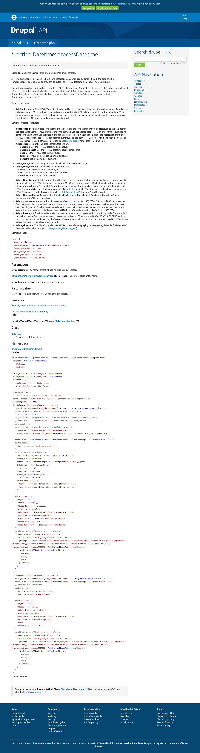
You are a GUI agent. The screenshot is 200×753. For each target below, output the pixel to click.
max (29, 519)
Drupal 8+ (35, 17)
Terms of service (165, 722)
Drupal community (32, 692)
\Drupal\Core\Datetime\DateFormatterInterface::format (38, 305)
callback (50, 550)
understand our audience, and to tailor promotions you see (129, 3)
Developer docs (91, 719)
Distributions (126, 722)
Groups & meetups (57, 725)
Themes (124, 719)
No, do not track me (107, 8)
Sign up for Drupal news (23, 719)
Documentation (92, 709)
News (14, 709)
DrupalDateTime (43, 245)
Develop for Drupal (69, 17)
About (160, 709)
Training (52, 716)
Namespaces (140, 102)
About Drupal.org (165, 719)
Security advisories (20, 722)
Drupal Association (166, 716)
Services (138, 108)
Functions (139, 90)
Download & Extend (130, 709)
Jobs (13, 725)
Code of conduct (56, 731)
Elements (138, 111)
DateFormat (28, 361)
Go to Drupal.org (14, 17)
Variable (51, 547)
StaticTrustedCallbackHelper (32, 550)
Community (54, 709)
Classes (138, 87)
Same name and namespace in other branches (38, 65)
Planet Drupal (18, 713)
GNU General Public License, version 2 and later (118, 743)
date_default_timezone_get (62, 228)
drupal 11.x (19, 43)
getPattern (54, 374)
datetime (28, 242)
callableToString (64, 547)
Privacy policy (163, 725)
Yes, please (88, 8)
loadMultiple (41, 361)
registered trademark (167, 743)
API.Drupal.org (91, 722)
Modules (124, 716)
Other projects (50, 17)
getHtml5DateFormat (86, 408)
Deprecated (140, 105)
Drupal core (126, 713)
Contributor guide (56, 722)
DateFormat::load (70, 141)
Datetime (16, 334)
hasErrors (64, 456)
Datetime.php (44, 43)
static (73, 408)
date (30, 500)
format (53, 440)
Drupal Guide (90, 713)
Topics (137, 84)
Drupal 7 (23, 17)
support (83, 689)
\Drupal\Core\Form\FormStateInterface (32, 276)
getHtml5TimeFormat (86, 579)
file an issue (66, 689)
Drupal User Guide (93, 716)
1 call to (29, 311)
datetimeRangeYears (41, 462)
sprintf (33, 541)
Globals (138, 96)
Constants (139, 93)
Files (136, 99)
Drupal (147, 743)
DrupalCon (53, 728)
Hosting (52, 719)
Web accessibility (165, 713)
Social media (17, 716)
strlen (38, 519)
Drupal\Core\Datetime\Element (26, 349)
